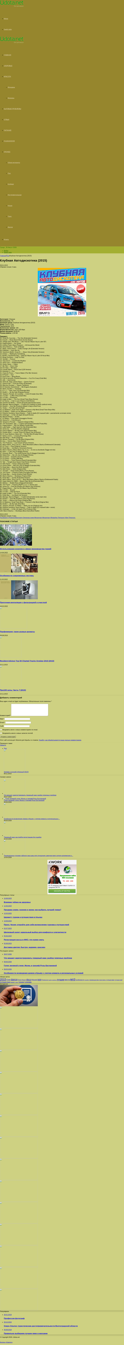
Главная (3, 256)
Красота (7, 76)
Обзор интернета (14, 162)
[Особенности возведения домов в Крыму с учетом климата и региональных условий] (14, 817)
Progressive (45, 980)
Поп (9, 173)
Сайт (2, 726)
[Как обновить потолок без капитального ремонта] (19, 1201)
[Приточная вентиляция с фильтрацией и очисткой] (19, 599)
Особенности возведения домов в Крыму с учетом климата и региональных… (32, 819)
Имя (2, 719)
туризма (27, 982)
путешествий (118, 980)
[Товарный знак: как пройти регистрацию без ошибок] (14, 835)
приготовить (102, 980)
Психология (9, 141)
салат (16, 982)
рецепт (13, 982)
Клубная (11, 184)
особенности (80, 980)
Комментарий (5, 715)
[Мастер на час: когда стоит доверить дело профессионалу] (19, 1223)
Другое (10, 227)
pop (39, 979)
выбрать (54, 980)
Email (2, 722)
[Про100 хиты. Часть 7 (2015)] (10, 686)
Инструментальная (15, 195)
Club (8, 980)
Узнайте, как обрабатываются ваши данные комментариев (60, 740)
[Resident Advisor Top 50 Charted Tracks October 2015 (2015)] (10, 657)
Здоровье (8, 66)
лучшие (60, 979)
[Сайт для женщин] (12, 6)
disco (28, 979)
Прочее (7, 152)
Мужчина (11, 98)
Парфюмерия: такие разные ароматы (17, 632)
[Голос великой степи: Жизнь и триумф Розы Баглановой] (25, 798)
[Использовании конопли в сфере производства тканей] (16, 545)
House (10, 205)
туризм (21, 982)
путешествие (110, 980)
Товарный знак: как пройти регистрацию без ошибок (22, 837)
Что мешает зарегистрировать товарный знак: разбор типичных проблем (30, 795)
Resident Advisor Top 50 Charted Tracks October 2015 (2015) (27, 661)
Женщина (11, 87)
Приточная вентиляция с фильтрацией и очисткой (23, 602)
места (67, 980)
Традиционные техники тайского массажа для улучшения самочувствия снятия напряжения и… (38, 855)
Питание (7, 130)
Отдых (6, 119)
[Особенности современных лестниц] (19, 572)
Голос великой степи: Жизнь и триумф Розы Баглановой (24, 800)
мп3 (72, 979)
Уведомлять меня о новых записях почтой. (17, 733)
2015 (3, 979)
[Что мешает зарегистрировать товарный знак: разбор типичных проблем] (14, 793)
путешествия (5, 982)
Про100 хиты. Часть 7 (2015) (13, 690)
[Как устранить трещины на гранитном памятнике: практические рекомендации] (19, 1244)
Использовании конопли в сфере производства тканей (25, 549)
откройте (87, 980)
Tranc (10, 216)
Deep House (22, 980)
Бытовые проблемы (12, 109)
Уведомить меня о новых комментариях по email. (20, 730)
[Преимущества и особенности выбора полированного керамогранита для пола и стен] (19, 1114)
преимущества (94, 980)
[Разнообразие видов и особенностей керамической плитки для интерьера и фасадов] (19, 1071)
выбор (50, 980)
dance (14, 979)
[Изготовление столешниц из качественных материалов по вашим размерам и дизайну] (19, 1266)
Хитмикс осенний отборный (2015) (16, 772)
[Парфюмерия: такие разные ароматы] (13, 628)
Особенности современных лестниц (17, 576)
